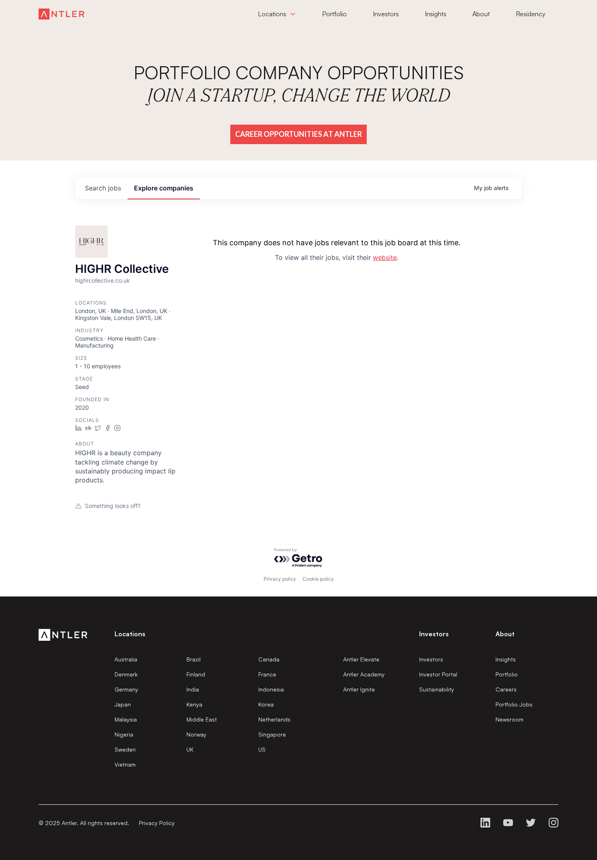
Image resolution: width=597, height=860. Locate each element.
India (192, 689)
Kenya (194, 704)
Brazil (193, 659)
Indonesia (271, 689)
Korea (266, 704)
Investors (431, 659)
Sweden (125, 749)
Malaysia (126, 719)
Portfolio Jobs (513, 704)
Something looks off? (113, 505)
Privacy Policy (157, 822)
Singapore (272, 734)
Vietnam (125, 764)
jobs (103, 188)
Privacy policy (280, 579)
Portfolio (506, 674)
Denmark (126, 674)
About (505, 634)
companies (163, 188)
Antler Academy (364, 674)
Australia (126, 659)
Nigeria (124, 734)
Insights (505, 659)
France (267, 674)
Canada (268, 659)
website (385, 257)
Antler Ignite (359, 689)
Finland (195, 674)
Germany (126, 689)
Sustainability (436, 689)
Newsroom (509, 719)
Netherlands (274, 719)
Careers (506, 689)
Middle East (201, 719)
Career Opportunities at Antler (298, 134)
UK (189, 749)
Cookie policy (318, 579)
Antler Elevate (361, 659)
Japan (123, 704)
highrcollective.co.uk (102, 280)
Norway (196, 734)
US (262, 749)
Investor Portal (438, 674)
